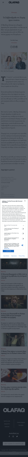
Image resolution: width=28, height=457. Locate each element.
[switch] (23, 228)
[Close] (25, 201)
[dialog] (14, 228)
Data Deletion (6, 255)
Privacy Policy (22, 255)
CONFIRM (8, 251)
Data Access (14, 255)
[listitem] (14, 226)
